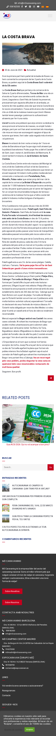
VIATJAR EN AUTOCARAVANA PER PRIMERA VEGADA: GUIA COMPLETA (26, 498)
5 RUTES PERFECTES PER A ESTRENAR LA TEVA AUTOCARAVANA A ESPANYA (24, 528)
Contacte (6, 695)
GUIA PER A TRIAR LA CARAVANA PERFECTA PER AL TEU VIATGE (32, 518)
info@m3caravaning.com (29, 3)
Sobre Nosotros (12, 602)
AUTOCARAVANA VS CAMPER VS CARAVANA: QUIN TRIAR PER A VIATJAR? (31, 487)
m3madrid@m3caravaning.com (18, 652)
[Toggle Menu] (50, 15)
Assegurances (8, 690)
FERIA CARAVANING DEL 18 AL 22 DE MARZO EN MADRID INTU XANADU (32, 507)
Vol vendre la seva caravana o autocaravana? (22, 686)
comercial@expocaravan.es (16, 668)
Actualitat (31, 70)
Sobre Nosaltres (12, 591)
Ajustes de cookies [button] (13, 729)
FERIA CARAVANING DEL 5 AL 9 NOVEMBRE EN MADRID (28, 444)
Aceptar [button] (29, 729)
